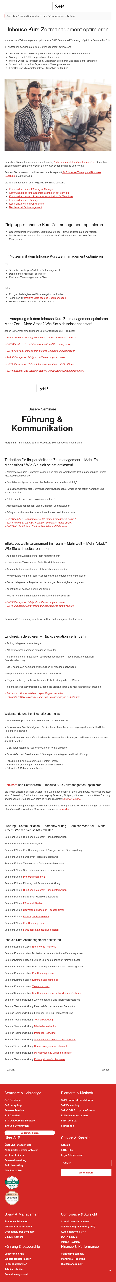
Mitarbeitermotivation (45, 1026)
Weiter (105, 1069)
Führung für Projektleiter (36, 916)
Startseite (11, 15)
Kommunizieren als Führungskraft (27, 203)
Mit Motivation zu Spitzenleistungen (53, 1052)
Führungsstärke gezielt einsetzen (41, 929)
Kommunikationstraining (45, 979)
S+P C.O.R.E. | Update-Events (78, 1110)
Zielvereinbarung (41, 986)
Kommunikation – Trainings (23, 200)
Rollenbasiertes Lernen (74, 1115)
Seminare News (25, 15)
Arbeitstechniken (14, 1269)
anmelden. (64, 809)
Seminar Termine (71, 799)
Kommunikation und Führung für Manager (31, 189)
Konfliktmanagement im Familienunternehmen (56, 993)
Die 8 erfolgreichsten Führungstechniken (45, 890)
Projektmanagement (34, 876)
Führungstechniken (16, 1264)
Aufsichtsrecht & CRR (73, 1231)
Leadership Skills (14, 1253)
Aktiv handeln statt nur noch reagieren (74, 162)
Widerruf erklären (30, 1132)
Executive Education (16, 1221)
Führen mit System (33, 903)
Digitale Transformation (18, 1258)
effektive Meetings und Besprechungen (44, 298)
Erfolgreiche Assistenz (44, 946)
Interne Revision (70, 1242)
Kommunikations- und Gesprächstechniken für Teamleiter (39, 192)
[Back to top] (110, 1270)
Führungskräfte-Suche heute (49, 1059)
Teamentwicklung (43, 1019)
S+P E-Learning (70, 1105)
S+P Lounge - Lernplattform (77, 1100)
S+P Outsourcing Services (20, 1120)
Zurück (10, 1069)
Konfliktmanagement (34, 923)
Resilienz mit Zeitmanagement (25, 207)
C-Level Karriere (14, 1236)
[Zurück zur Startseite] (58, 6)
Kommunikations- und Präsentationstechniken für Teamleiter (41, 196)
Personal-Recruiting (45, 1032)
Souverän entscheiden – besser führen (43, 909)
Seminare (11, 784)
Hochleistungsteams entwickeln (51, 1046)
